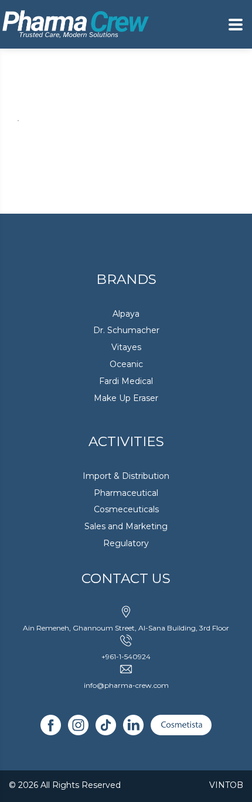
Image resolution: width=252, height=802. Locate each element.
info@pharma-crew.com (126, 685)
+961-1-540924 (126, 656)
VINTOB (226, 785)
